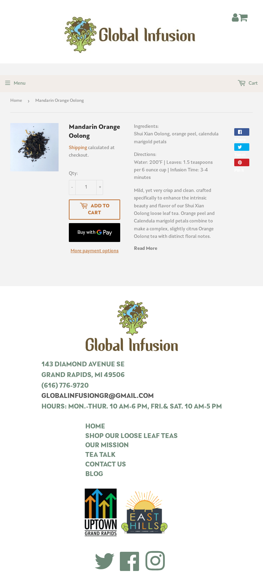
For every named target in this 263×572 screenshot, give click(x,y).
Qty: (73, 173)
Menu (19, 83)
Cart (253, 83)
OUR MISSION (107, 445)
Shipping (78, 147)
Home (16, 100)
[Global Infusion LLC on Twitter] (105, 562)
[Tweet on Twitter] (241, 147)
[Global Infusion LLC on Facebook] (130, 562)
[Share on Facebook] (241, 132)
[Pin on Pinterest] (241, 162)
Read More (145, 248)
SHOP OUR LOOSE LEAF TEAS (131, 436)
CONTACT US (105, 465)
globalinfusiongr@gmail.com (97, 396)
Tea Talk (100, 455)
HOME (95, 427)
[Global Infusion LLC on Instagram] (155, 562)
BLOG (94, 474)
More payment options (94, 251)
